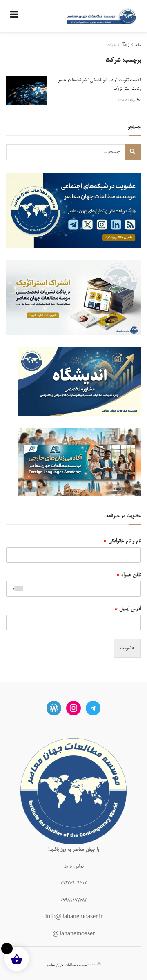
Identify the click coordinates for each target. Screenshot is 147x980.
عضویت (127, 648)
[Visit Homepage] (101, 16)
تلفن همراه (128, 575)
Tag (125, 45)
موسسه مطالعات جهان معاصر (67, 965)
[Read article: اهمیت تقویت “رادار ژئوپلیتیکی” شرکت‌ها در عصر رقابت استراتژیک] (26, 90)
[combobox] (16, 588)
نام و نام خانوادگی (122, 541)
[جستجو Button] (133, 152)
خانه (138, 45)
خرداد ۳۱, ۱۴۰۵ (127, 100)
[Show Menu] (14, 16)
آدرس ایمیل (127, 609)
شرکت (111, 45)
